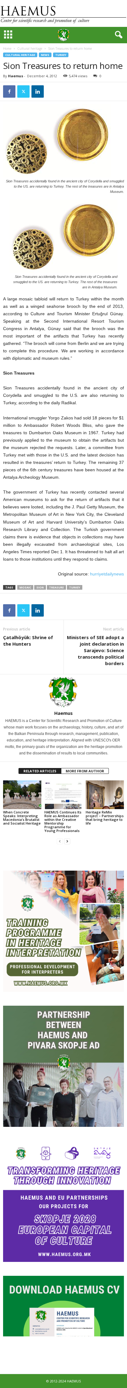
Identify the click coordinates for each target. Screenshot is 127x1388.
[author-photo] (63, 692)
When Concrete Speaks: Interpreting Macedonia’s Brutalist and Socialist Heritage (22, 818)
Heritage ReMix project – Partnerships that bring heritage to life (105, 818)
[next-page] (67, 841)
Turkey (60, 55)
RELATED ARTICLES (39, 771)
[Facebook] (9, 91)
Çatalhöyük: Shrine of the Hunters (28, 640)
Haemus (15, 76)
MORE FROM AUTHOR (85, 771)
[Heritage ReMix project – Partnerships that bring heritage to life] (105, 794)
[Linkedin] (37, 91)
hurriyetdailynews (107, 573)
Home (7, 48)
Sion (40, 587)
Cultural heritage (29, 48)
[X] (23, 91)
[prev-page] (60, 841)
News (45, 55)
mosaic (25, 587)
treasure (56, 587)
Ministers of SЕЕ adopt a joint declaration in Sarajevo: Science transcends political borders (95, 650)
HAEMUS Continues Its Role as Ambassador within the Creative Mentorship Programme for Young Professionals (62, 821)
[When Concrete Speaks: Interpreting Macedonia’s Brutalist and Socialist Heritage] (22, 794)
